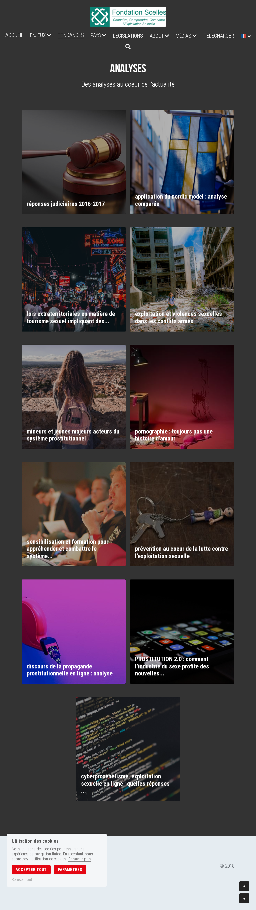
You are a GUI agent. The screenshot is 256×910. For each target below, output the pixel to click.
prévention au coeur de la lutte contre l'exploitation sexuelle (181, 552)
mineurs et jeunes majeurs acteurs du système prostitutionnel (73, 435)
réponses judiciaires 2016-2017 (66, 203)
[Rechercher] (128, 47)
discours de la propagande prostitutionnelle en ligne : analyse (70, 670)
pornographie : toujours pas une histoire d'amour (174, 435)
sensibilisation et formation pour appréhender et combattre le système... (67, 548)
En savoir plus (79, 859)
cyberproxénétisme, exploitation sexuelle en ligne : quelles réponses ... (125, 783)
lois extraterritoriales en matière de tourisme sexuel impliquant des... (71, 317)
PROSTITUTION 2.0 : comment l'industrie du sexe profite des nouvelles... (172, 666)
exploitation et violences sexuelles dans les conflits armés (178, 317)
